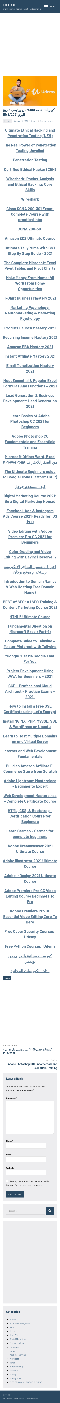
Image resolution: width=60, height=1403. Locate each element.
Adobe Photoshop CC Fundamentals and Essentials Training (30, 441)
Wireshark (30, 199)
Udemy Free (15, 1378)
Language (14, 1347)
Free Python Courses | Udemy (30, 946)
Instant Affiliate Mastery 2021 (30, 356)
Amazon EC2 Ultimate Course (30, 238)
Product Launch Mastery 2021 (30, 327)
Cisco (12, 1331)
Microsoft (14, 1358)
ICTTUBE (9, 5)
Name (9, 1141)
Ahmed (34, 121)
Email (9, 1154)
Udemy (7, 121)
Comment (11, 1098)
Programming (16, 1366)
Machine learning (17, 1354)
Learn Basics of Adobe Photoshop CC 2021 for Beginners (30, 421)
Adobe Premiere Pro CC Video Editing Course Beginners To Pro (30, 896)
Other (12, 1362)
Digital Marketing (17, 1339)
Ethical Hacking (17, 1343)
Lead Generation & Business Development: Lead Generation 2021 (30, 401)
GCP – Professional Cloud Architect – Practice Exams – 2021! (30, 691)
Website (10, 1168)
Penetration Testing (30, 159)
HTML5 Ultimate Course (30, 616)
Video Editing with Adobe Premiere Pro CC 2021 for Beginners (30, 536)
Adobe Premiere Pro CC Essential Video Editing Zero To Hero (30, 916)
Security (13, 1370)
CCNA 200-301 (30, 229)
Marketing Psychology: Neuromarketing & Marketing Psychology (30, 313)
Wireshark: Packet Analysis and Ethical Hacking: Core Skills (30, 184)
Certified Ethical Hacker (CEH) (30, 169)
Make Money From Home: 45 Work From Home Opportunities (30, 283)
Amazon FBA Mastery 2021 (30, 346)
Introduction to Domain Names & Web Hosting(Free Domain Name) (30, 587)
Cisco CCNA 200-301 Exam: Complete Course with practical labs (30, 214)
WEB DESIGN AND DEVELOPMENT (25, 1382)
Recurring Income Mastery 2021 (30, 337)
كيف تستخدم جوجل (30, 486)
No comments (46, 121)
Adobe (12, 1319)
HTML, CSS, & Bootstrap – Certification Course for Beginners (30, 816)
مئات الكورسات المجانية (30, 970)
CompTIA (13, 1335)
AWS (11, 1327)
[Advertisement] (30, 46)
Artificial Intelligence (19, 1323)
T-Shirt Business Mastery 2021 (30, 298)
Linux (12, 1350)
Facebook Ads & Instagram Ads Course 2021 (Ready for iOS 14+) (30, 516)
